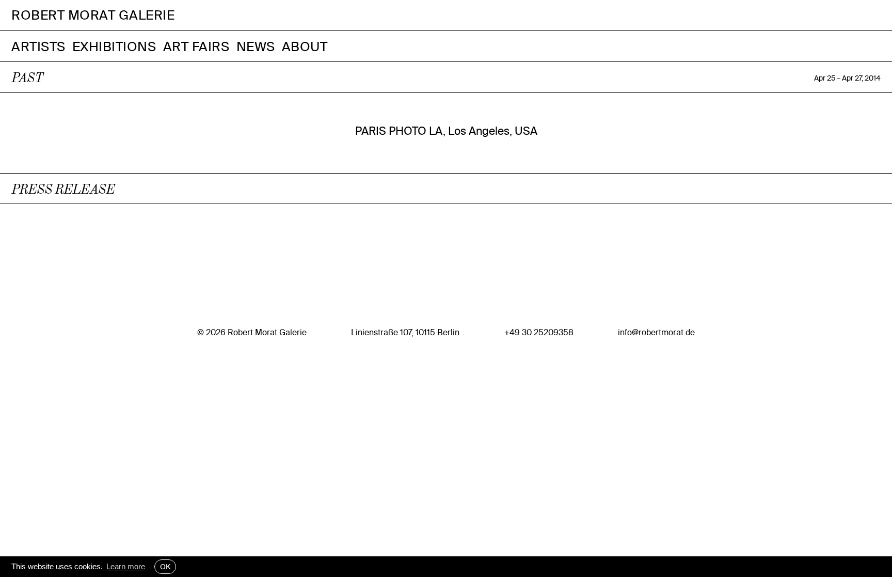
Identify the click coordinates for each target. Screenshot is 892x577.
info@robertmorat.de (656, 332)
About (305, 46)
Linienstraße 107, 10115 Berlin (405, 332)
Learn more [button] (125, 566)
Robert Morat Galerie (92, 15)
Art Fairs (196, 46)
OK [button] (165, 566)
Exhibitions (114, 46)
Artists (38, 46)
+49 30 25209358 (539, 332)
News (255, 46)
